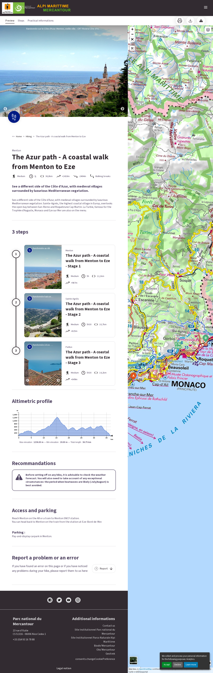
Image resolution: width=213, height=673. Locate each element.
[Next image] (122, 71)
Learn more (191, 664)
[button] (132, 39)
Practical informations (41, 20)
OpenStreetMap (145, 669)
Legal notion (64, 668)
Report (104, 568)
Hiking (29, 136)
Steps (21, 20)
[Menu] (206, 7)
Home (19, 136)
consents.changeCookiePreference (95, 659)
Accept (167, 664)
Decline (177, 664)
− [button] (132, 34)
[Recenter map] (132, 48)
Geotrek (110, 654)
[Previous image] (5, 71)
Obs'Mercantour (106, 650)
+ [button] (132, 29)
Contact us (109, 626)
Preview (9, 20)
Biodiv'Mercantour (104, 646)
